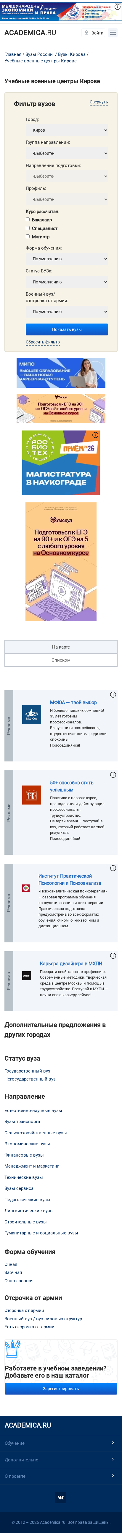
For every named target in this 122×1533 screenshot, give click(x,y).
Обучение (15, 1443)
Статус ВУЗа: (39, 271)
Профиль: (36, 188)
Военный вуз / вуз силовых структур (43, 1318)
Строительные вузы (25, 1222)
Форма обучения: (44, 248)
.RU (30, 33)
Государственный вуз (27, 1071)
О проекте (15, 1476)
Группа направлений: (48, 142)
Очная (10, 1264)
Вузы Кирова (72, 54)
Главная (12, 54)
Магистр (40, 236)
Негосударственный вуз (30, 1079)
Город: (32, 119)
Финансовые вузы (24, 1155)
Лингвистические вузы (29, 1210)
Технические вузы (23, 1177)
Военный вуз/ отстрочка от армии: (47, 297)
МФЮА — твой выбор (73, 702)
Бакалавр (42, 220)
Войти (97, 33)
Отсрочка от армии (24, 1310)
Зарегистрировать (61, 1388)
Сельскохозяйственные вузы (35, 1132)
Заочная (13, 1272)
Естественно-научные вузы (33, 1110)
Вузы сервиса (18, 1188)
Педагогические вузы (27, 1199)
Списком (61, 660)
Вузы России (39, 54)
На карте (61, 647)
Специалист (44, 228)
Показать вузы (67, 329)
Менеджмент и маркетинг (31, 1166)
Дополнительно (21, 1460)
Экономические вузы (27, 1143)
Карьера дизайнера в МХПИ (71, 963)
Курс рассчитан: (43, 211)
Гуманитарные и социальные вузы (41, 1233)
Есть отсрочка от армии (29, 1326)
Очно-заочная (18, 1280)
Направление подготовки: (53, 165)
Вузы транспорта (22, 1121)
